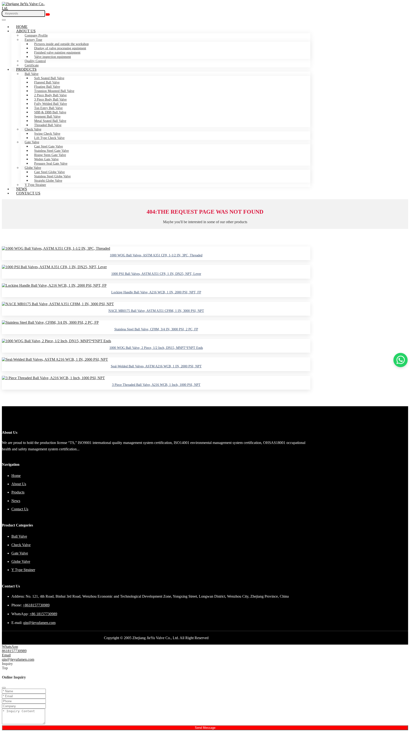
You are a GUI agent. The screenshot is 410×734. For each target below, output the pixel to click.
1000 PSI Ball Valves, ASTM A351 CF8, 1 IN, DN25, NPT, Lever (156, 274)
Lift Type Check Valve (49, 138)
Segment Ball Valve (47, 116)
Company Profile (36, 35)
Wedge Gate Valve (46, 159)
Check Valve (33, 129)
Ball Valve (31, 74)
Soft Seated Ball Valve (49, 78)
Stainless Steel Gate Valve (51, 150)
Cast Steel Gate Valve (48, 146)
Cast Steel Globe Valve (49, 172)
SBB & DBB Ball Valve (50, 112)
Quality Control (35, 61)
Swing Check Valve (47, 133)
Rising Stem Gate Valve (50, 155)
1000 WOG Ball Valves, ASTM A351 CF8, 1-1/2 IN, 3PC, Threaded (156, 255)
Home (22, 27)
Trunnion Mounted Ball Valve (54, 91)
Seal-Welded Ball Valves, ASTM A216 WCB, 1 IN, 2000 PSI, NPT (156, 366)
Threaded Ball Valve (47, 125)
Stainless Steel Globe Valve (52, 176)
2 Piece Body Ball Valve (50, 95)
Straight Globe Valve (48, 180)
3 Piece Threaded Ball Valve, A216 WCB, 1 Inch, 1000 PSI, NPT (156, 385)
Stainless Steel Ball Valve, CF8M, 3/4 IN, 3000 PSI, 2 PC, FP (156, 329)
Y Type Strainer (35, 185)
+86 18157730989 (43, 614)
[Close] (4, 687)
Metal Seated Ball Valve (50, 121)
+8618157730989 (36, 605)
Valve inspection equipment (52, 57)
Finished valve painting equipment (57, 52)
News (21, 189)
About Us (26, 31)
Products (26, 69)
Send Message (205, 727)
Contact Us (28, 193)
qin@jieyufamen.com (39, 623)
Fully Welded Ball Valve (50, 104)
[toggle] (4, 20)
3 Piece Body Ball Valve (50, 99)
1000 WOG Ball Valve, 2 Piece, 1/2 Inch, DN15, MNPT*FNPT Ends (156, 348)
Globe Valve (33, 168)
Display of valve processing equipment (60, 48)
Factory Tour (33, 40)
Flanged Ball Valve (47, 82)
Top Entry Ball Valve (48, 108)
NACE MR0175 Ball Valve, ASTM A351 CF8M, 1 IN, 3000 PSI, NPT (156, 311)
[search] (48, 14)
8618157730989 (14, 651)
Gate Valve (32, 142)
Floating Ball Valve (47, 86)
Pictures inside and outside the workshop (61, 44)
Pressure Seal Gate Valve (50, 163)
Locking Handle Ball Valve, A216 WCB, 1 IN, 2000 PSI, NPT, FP (156, 292)
